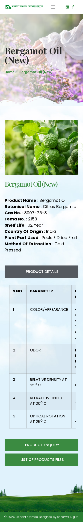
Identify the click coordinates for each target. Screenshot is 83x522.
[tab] (41, 271)
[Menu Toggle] (53, 7)
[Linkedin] (67, 7)
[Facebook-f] (73, 7)
